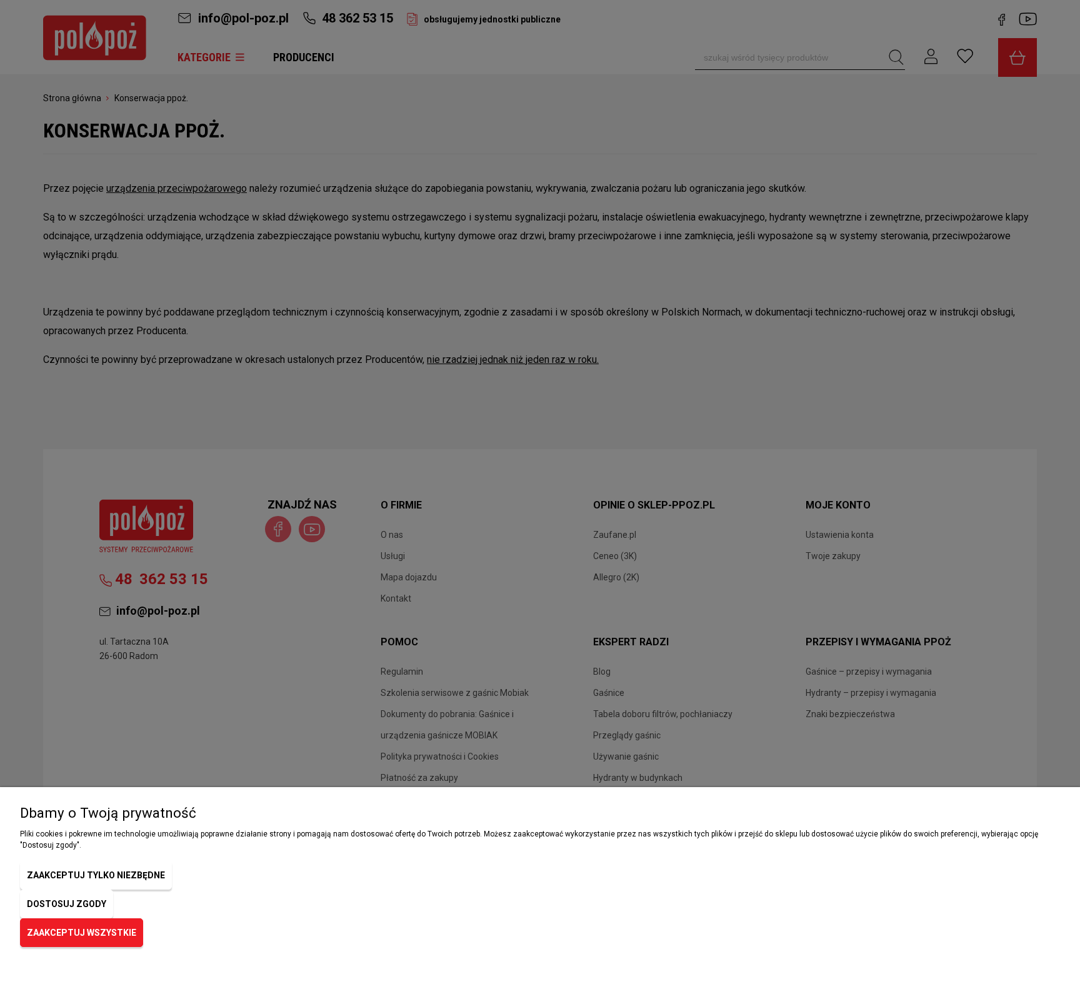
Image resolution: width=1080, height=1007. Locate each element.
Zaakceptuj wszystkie (81, 933)
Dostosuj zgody (66, 904)
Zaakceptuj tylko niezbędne (96, 875)
